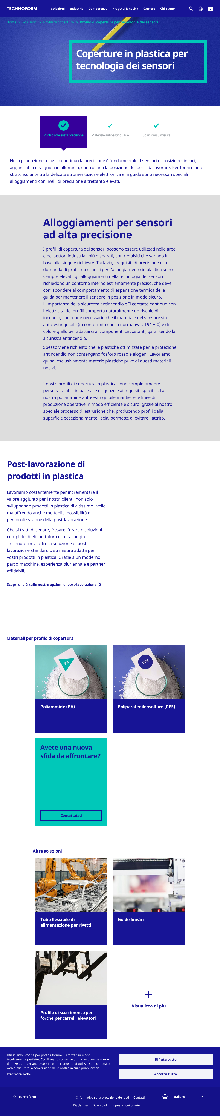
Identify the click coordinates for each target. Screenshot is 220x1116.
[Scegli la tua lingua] (201, 8)
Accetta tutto (165, 1074)
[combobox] (190, 1097)
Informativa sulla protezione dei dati (102, 1097)
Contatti (139, 1097)
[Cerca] (191, 8)
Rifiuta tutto (166, 1059)
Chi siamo (167, 8)
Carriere (149, 8)
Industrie (76, 8)
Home (11, 22)
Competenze (98, 8)
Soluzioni (58, 8)
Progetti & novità (125, 8)
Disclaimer (80, 1105)
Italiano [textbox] (179, 1097)
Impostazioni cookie (19, 1073)
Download (100, 1105)
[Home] (22, 8)
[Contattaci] (210, 8)
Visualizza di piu (149, 1006)
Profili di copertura (58, 22)
